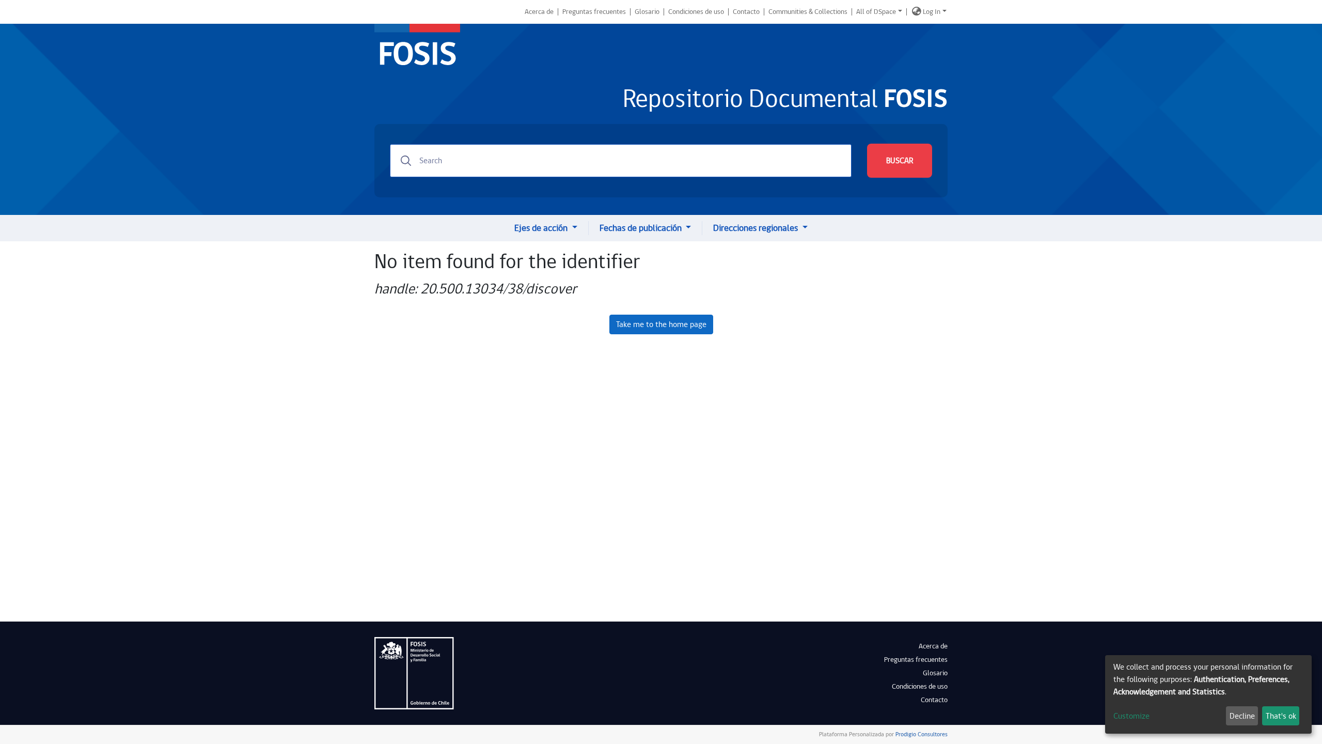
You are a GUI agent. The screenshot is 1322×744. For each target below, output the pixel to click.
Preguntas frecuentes (594, 12)
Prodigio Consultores (921, 734)
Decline (1242, 716)
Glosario (647, 12)
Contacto (746, 12)
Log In (931, 12)
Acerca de (539, 12)
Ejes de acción (542, 228)
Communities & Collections (807, 12)
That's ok (1281, 716)
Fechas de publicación (642, 228)
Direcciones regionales (756, 228)
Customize (1131, 716)
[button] (916, 12)
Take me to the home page (661, 324)
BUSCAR (899, 160)
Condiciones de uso (696, 12)
